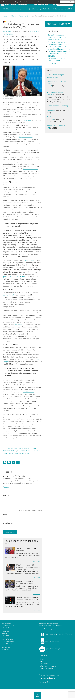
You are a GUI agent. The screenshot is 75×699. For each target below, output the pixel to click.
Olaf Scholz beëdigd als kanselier (26, 549)
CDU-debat (18, 324)
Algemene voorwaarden (48, 666)
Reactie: (6, 495)
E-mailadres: (8, 523)
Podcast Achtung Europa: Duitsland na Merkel (56, 83)
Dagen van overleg (26, 137)
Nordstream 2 (28, 392)
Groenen (18, 453)
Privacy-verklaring (45, 682)
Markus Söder (30, 451)
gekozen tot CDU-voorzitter (14, 276)
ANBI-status (44, 664)
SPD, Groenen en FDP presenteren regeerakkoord (28, 566)
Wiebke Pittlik (8, 34)
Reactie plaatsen (10, 532)
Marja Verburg (34, 31)
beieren (26, 448)
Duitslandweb (58, 9)
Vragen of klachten (47, 668)
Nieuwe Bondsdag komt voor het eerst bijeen (26, 582)
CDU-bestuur (26, 120)
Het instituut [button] (6, 9)
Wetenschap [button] (17, 9)
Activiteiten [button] (47, 9)
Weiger (71, 2)
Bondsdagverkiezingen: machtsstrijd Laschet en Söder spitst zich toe (57, 37)
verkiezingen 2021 (28, 453)
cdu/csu (20, 448)
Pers (41, 661)
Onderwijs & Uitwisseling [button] (32, 9)
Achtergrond (23, 16)
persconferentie (9, 295)
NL (72, 9)
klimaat (11, 453)
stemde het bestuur (30, 169)
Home (5, 16)
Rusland (13, 451)
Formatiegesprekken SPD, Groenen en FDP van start (27, 598)
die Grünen (21, 451)
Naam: (5, 514)
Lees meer (36, 561)
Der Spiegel (29, 260)
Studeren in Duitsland (9, 13)
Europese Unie (12, 448)
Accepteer (64, 2)
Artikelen (13, 16)
